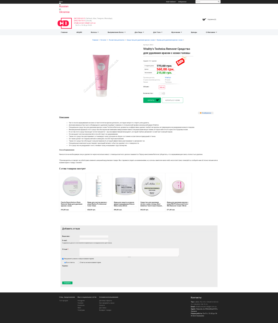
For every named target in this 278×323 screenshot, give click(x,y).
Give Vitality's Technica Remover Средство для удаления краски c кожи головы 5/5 (70, 268)
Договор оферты (105, 300)
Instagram (81, 300)
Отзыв (65, 249)
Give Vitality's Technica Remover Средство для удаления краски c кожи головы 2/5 (65, 268)
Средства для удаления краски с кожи (141, 40)
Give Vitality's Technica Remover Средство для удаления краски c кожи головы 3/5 (67, 268)
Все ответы (70, 262)
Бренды (194, 32)
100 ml (161, 87)
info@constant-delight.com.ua (84, 23)
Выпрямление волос (116, 32)
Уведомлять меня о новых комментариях (79, 259)
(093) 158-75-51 (79, 21)
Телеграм (81, 310)
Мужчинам (175, 32)
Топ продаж (63, 300)
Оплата (102, 305)
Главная (64, 32)
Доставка (102, 308)
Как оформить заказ (106, 303)
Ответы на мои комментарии (90, 262)
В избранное (206, 113)
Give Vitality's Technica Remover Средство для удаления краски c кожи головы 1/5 (63, 268)
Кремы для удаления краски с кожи (170, 40)
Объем (146, 87)
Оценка (65, 266)
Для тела (157, 32)
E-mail (64, 240)
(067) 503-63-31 (79, 18)
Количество (148, 93)
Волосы (94, 32)
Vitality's (168, 77)
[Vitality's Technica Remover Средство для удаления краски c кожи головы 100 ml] (101, 100)
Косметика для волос (117, 40)
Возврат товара (105, 310)
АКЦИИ (79, 32)
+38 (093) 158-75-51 (200, 304)
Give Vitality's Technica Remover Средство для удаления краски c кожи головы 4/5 (69, 268)
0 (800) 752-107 (199, 302)
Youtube (80, 303)
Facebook (81, 305)
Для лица (139, 32)
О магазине (211, 32)
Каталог (104, 40)
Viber (79, 308)
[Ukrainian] (64, 10)
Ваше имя (66, 236)
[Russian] (64, 4)
